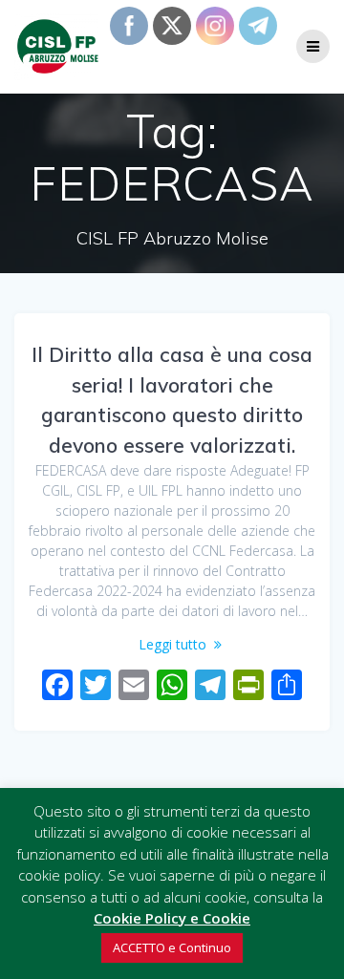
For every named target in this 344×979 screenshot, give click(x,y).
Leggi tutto (172, 644)
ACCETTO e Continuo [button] (172, 947)
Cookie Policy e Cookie (172, 917)
